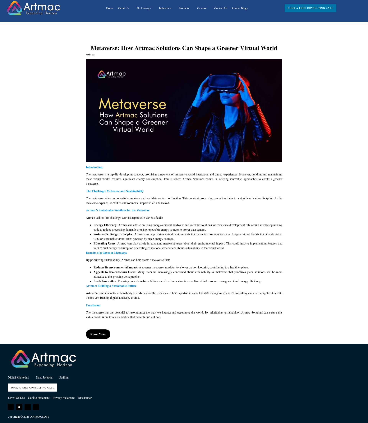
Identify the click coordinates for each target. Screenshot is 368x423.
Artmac (90, 54)
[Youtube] (36, 407)
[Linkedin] (11, 407)
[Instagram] (28, 407)
